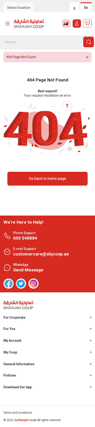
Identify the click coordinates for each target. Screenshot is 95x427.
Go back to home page (47, 178)
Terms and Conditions (17, 412)
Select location (18, 7)
